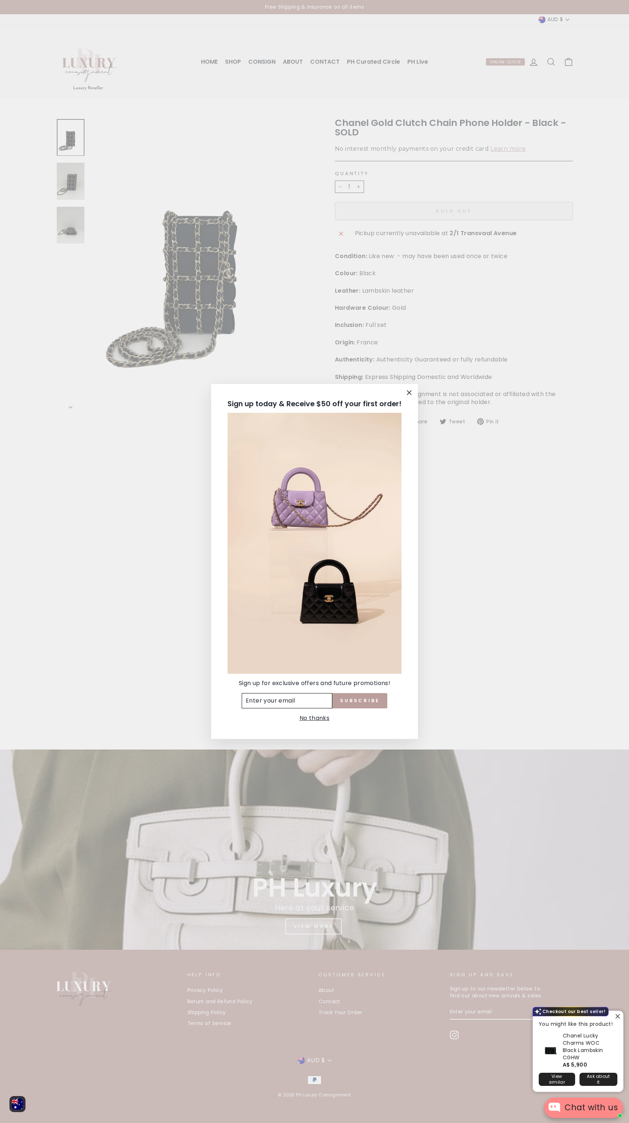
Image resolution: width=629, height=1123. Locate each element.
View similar (557, 1079)
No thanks (315, 718)
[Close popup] (617, 1017)
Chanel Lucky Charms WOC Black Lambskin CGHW (583, 1046)
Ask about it (598, 1079)
